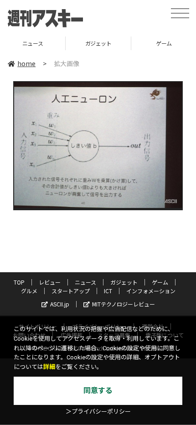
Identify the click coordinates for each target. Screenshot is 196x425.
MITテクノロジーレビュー (123, 304)
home (26, 63)
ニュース (85, 282)
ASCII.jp (59, 304)
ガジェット (65, 43)
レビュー (50, 282)
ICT (108, 291)
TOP (19, 282)
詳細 (49, 366)
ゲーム (130, 43)
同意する (98, 390)
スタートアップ (71, 291)
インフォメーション (150, 291)
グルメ (29, 291)
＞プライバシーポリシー (98, 411)
